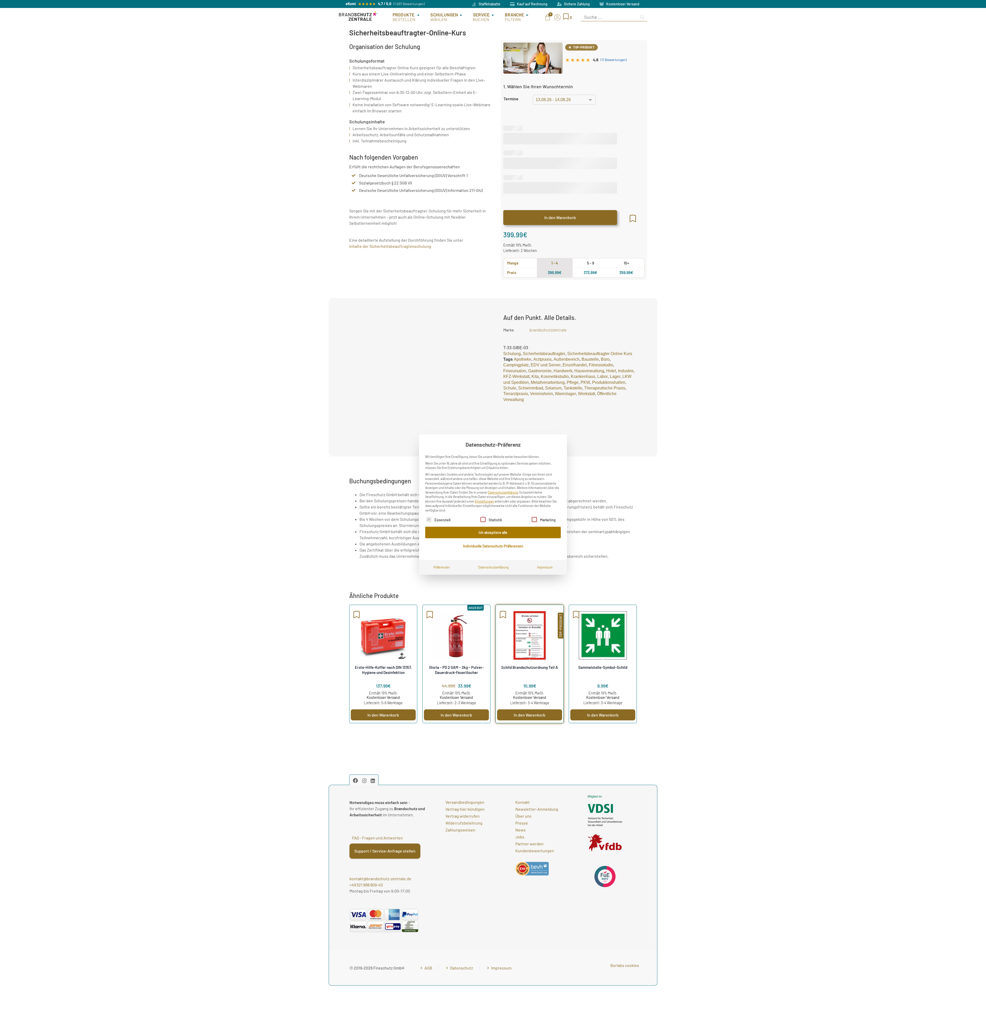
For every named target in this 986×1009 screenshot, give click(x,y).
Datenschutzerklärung (503, 492)
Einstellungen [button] (484, 501)
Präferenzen (441, 567)
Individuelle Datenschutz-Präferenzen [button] (493, 546)
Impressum (545, 567)
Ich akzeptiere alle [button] (493, 532)
